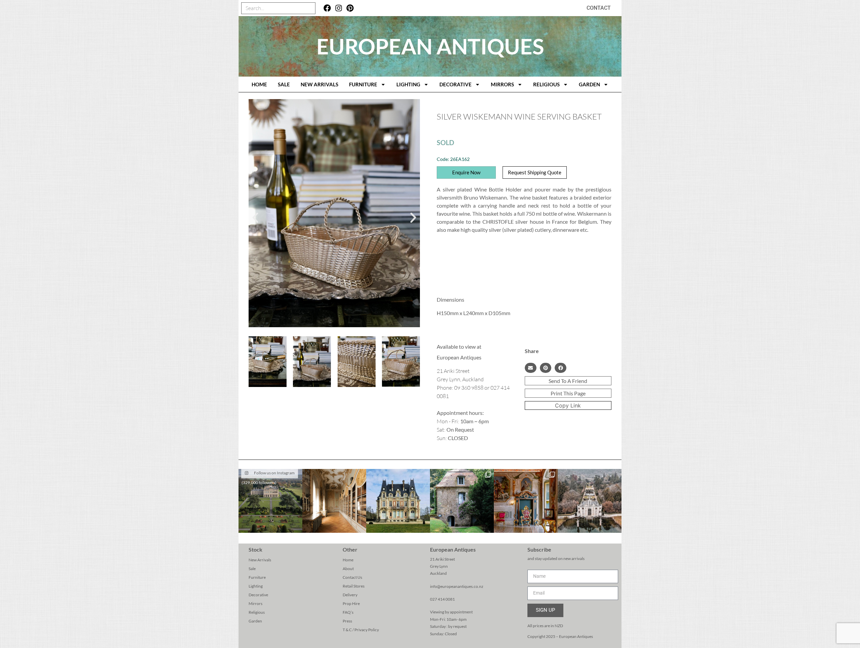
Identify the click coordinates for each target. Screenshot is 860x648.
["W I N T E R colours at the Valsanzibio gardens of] (589, 501)
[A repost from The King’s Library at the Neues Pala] (334, 501)
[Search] (309, 8)
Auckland (438, 573)
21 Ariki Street (442, 559)
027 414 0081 (442, 599)
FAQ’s (348, 612)
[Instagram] (339, 8)
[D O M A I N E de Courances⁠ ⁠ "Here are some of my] (462, 501)
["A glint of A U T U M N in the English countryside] (270, 501)
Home (348, 559)
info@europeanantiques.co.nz (456, 586)
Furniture (363, 84)
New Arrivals (319, 84)
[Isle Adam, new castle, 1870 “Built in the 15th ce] (398, 501)
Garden (589, 84)
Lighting (408, 84)
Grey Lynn (439, 566)
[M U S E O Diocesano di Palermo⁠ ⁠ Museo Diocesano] (526, 501)
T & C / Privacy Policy (361, 629)
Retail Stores (353, 586)
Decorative (455, 84)
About (348, 568)
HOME (259, 84)
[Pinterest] (350, 8)
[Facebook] (327, 8)
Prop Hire (351, 603)
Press (347, 620)
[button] (255, 217)
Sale (284, 84)
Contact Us (352, 577)
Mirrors (502, 84)
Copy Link (568, 405)
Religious (546, 84)
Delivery (350, 594)
